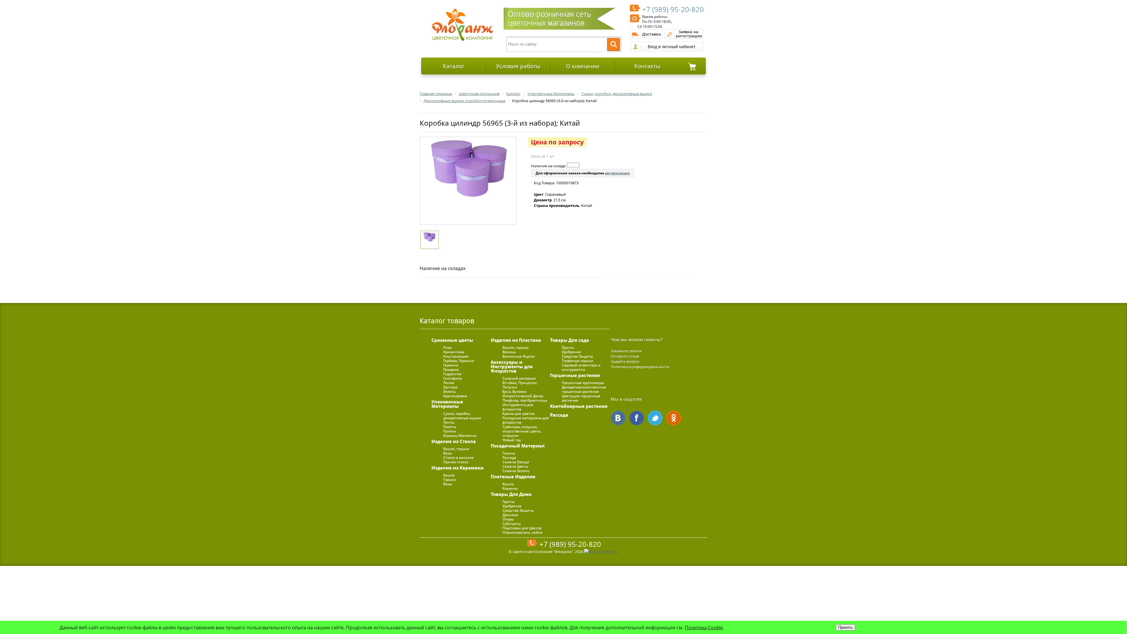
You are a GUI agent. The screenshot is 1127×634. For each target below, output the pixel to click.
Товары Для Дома (511, 494)
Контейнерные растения (579, 406)
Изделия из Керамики (457, 468)
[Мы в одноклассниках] (673, 418)
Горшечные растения (575, 375)
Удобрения (512, 506)
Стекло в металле (458, 457)
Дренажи (510, 514)
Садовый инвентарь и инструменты (581, 367)
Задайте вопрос (625, 361)
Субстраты (511, 523)
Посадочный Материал (518, 445)
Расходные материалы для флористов (525, 420)
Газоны (508, 453)
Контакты (647, 66)
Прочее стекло (455, 462)
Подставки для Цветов (521, 528)
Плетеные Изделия (513, 476)
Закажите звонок (626, 350)
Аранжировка (455, 396)
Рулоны (449, 431)
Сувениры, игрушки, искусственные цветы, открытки (521, 431)
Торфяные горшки (577, 360)
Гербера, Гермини (458, 360)
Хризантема (453, 352)
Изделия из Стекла (453, 441)
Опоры (508, 519)
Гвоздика (451, 369)
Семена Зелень (515, 470)
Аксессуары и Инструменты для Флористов (512, 366)
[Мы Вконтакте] (618, 418)
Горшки (449, 479)
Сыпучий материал (519, 378)
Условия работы (518, 66)
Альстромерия (455, 356)
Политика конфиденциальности (640, 366)
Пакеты (449, 426)
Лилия (448, 382)
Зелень (449, 391)
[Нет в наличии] (573, 165)
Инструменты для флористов (517, 406)
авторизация (617, 173)
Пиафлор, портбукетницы (524, 400)
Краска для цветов (518, 413)
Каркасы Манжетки (460, 435)
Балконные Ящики (518, 356)
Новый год (511, 440)
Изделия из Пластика (516, 340)
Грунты (508, 501)
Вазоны (509, 352)
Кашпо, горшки (456, 448)
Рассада (509, 457)
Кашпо (449, 475)
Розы (447, 347)
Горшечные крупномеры (583, 382)
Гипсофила (452, 378)
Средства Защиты (518, 510)
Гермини (450, 365)
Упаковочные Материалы (447, 404)
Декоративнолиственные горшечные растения (584, 389)
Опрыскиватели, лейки (522, 532)
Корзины (510, 488)
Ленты (448, 422)
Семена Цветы (515, 466)
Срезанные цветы (452, 340)
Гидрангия (452, 374)
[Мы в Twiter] (655, 418)
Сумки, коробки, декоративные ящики (462, 415)
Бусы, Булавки (514, 391)
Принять (845, 627)
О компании (582, 66)
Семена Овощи (515, 462)
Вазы (447, 453)
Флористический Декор (522, 396)
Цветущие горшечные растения (581, 398)
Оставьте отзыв (625, 356)
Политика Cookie (704, 627)
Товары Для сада (569, 340)
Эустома (450, 387)
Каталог (453, 66)
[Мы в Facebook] (636, 418)
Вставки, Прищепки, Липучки (520, 384)
